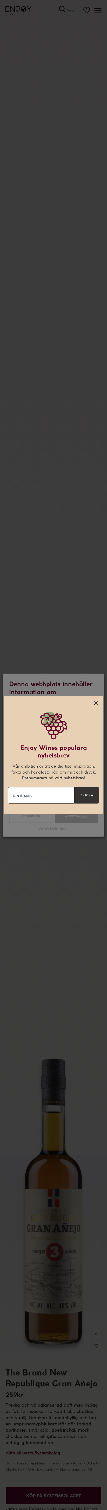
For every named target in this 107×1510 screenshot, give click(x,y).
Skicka (87, 795)
